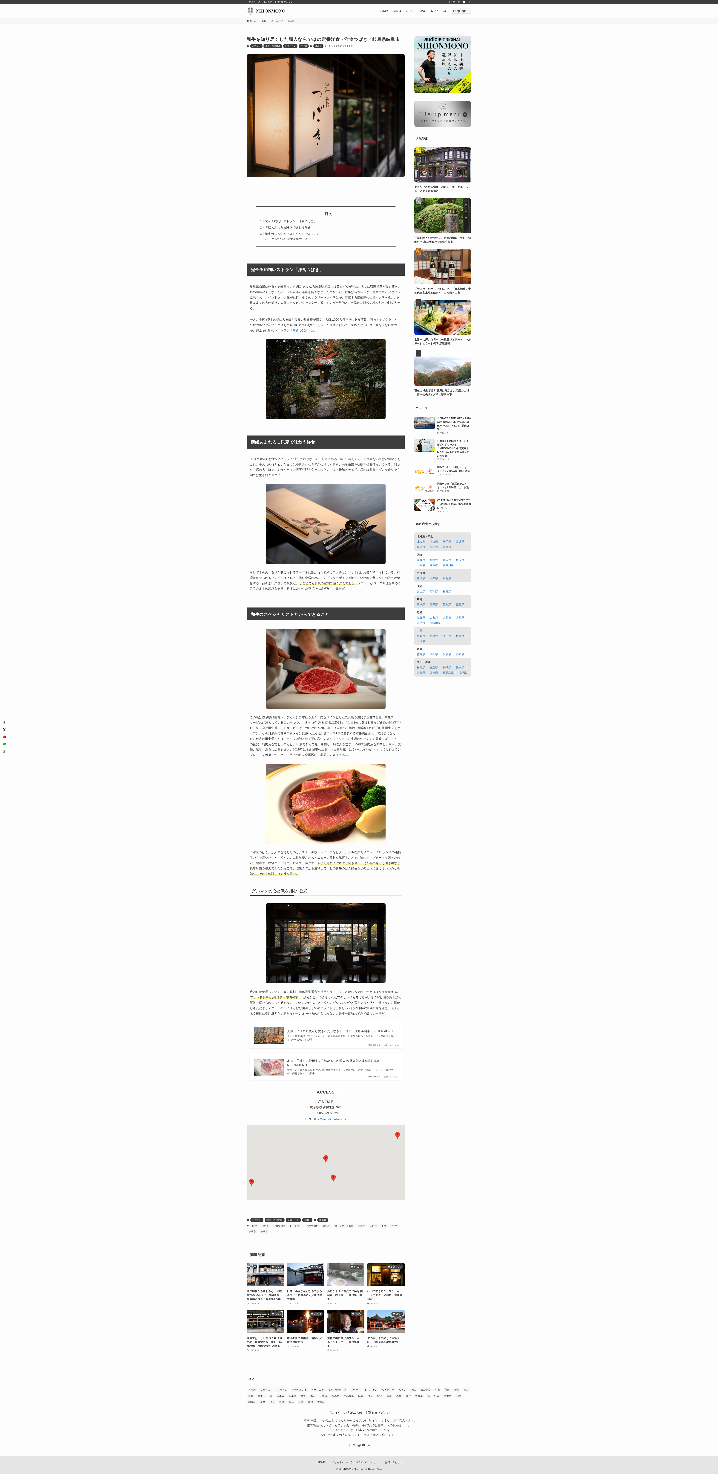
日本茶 (280, 1395)
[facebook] (449, 2)
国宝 (466, 1389)
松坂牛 (361, 1226)
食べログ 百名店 (344, 1226)
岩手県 (447, 541)
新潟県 (421, 578)
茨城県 (421, 559)
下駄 (413, 1389)
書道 (303, 1395)
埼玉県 (460, 559)
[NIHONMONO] (266, 11)
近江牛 (326, 1226)
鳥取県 (421, 635)
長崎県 (447, 667)
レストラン (290, 46)
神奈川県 (448, 565)
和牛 (384, 1226)
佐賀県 (434, 667)
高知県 (460, 654)
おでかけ (256, 46)
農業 (262, 1402)
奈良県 (421, 622)
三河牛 (373, 1226)
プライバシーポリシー (368, 1462)
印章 (437, 1389)
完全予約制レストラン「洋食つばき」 (291, 221)
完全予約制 (312, 1226)
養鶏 (310, 1402)
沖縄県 (463, 672)
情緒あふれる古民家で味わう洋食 (288, 227)
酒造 (272, 1402)
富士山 (261, 1395)
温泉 (360, 1395)
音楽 (300, 1402)
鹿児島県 (448, 672)
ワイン (402, 1389)
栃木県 (434, 559)
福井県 (447, 591)
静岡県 (434, 604)
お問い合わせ (392, 1462)
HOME (322, 1462)
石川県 (434, 591)
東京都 (434, 565)
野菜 (281, 1402)
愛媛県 (447, 654)
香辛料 (321, 1402)
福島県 (447, 546)
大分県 (421, 672)
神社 (408, 1395)
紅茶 (436, 1395)
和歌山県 (435, 622)
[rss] (468, 2)
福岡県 (421, 667)
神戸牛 (394, 1226)
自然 (458, 1395)
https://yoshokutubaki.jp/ (329, 1119)
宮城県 (460, 541)
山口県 (421, 641)
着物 (398, 1395)
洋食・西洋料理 (272, 46)
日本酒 (292, 1395)
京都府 (434, 617)
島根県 (434, 635)
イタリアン (281, 1389)
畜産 (389, 1395)
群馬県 (447, 559)
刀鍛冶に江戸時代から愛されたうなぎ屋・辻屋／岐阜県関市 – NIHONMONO (340, 1031)
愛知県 (447, 604)
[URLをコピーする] (4, 751)
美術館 (447, 1395)
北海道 (421, 541)
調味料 (252, 1402)
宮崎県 (434, 672)
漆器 (379, 1395)
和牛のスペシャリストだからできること (292, 233)
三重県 (460, 604)
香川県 (434, 654)
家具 (250, 1395)
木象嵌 (323, 1395)
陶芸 (291, 1402)
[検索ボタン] (444, 11)
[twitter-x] (454, 2)
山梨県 (434, 578)
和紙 (446, 1389)
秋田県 (421, 546)
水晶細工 (349, 1395)
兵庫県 (460, 617)
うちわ (252, 1389)
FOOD (303, 46)
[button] (251, 1182)
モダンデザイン (337, 1389)
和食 (456, 1389)
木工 (312, 1395)
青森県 (434, 541)
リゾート (355, 1389)
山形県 (434, 546)
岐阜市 (264, 1231)
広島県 (460, 635)
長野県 (447, 578)
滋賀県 (421, 617)
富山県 (421, 591)
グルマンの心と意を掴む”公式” (290, 238)
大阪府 (447, 617)
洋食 (254, 1226)
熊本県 (460, 667)
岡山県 (447, 635)
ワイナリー (388, 1389)
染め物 (335, 1395)
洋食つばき (300, 330)
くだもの (265, 1389)
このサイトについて (341, 1462)
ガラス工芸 (317, 1389)
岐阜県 (318, 46)
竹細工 (419, 1395)
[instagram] (459, 2)
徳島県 (421, 654)
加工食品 (426, 1389)
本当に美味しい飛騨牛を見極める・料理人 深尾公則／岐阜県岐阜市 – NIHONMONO (335, 1063)
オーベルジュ (299, 1389)
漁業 (370, 1395)
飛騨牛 (265, 1226)
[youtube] (463, 2)
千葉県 (421, 565)
